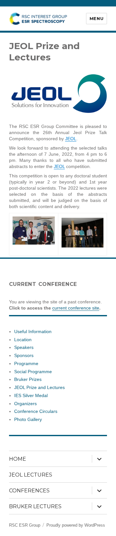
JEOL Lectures (30, 475)
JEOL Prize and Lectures (39, 387)
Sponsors (24, 355)
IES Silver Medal (31, 395)
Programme (26, 363)
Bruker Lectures (35, 506)
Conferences (29, 491)
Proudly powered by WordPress (75, 525)
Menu (96, 18)
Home (17, 459)
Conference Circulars (35, 411)
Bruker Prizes (28, 379)
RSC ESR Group (24, 525)
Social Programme (33, 371)
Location (23, 339)
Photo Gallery (28, 419)
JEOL (70, 138)
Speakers (24, 347)
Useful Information (33, 331)
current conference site (75, 307)
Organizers (25, 403)
